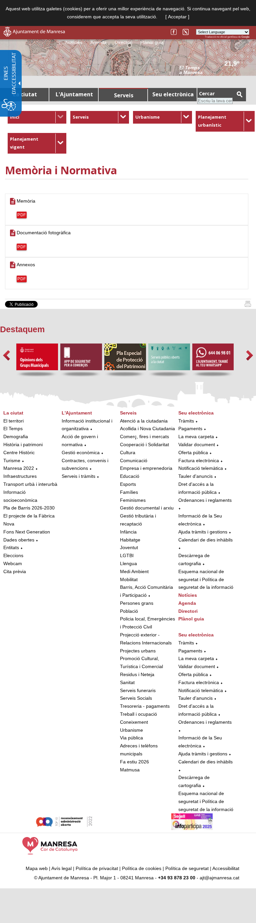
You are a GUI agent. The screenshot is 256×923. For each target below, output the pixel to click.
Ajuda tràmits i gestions (202, 531)
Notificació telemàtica (200, 468)
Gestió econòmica (81, 452)
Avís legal (61, 868)
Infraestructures (20, 476)
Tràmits (186, 421)
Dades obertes (19, 539)
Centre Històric (19, 452)
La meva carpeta (196, 436)
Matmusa (130, 769)
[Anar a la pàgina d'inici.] (34, 35)
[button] (6, 355)
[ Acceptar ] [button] (177, 16)
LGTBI (127, 555)
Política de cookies (141, 868)
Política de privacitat (97, 868)
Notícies (73, 42)
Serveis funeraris (138, 690)
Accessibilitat (225, 868)
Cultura (127, 452)
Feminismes (133, 500)
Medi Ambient (134, 571)
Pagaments (190, 428)
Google (245, 36)
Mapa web (37, 868)
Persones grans (136, 603)
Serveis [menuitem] (123, 95)
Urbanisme (147, 117)
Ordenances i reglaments (205, 500)
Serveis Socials (136, 698)
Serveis (81, 117)
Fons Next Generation (26, 531)
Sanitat (127, 682)
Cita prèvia (14, 571)
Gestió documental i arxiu (147, 507)
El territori (13, 421)
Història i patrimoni (23, 444)
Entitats (11, 547)
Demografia (15, 436)
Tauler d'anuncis (195, 476)
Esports (128, 484)
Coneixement (134, 722)
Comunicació (133, 460)
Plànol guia (152, 42)
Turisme (11, 460)
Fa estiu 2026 (134, 761)
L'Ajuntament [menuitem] (74, 94)
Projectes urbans (138, 650)
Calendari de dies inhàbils (205, 539)
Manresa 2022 (18, 468)
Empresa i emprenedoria (146, 468)
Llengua (128, 563)
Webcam (12, 563)
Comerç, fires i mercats (144, 436)
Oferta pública (193, 452)
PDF (21, 215)
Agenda (98, 42)
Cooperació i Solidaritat (144, 444)
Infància (128, 531)
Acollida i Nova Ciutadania (147, 428)
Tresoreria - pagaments (145, 706)
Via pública (131, 737)
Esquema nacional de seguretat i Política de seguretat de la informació (205, 579)
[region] (214, 70)
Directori (123, 42)
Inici (14, 117)
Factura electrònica (198, 460)
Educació (129, 476)
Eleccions (13, 555)
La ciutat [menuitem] (25, 94)
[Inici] (248, 305)
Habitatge (130, 539)
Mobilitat (129, 579)
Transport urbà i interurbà (30, 484)
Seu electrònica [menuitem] (173, 94)
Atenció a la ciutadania (144, 421)
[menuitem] (37, 117)
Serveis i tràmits (78, 476)
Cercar (207, 93)
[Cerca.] (239, 94)
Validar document (196, 444)
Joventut (129, 547)
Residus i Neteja (137, 674)
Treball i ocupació (138, 714)
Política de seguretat (187, 868)
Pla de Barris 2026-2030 (29, 507)
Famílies (129, 492)
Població (129, 611)
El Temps (13, 428)
